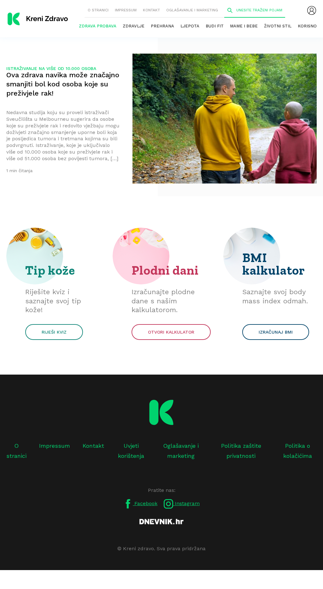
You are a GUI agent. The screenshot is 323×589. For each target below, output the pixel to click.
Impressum (126, 10)
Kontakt (151, 10)
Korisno (307, 26)
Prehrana (162, 26)
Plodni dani (165, 270)
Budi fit (215, 26)
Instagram (186, 503)
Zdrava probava (97, 26)
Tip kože (50, 270)
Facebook (145, 503)
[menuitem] (312, 10)
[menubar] (312, 10)
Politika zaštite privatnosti (241, 450)
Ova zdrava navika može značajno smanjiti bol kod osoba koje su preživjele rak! (62, 84)
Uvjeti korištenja (131, 450)
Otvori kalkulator (171, 332)
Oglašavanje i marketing (192, 10)
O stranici (98, 10)
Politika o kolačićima (297, 450)
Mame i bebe (244, 26)
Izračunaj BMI (276, 332)
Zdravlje (133, 26)
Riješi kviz (54, 332)
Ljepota (189, 26)
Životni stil (277, 26)
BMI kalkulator (273, 264)
